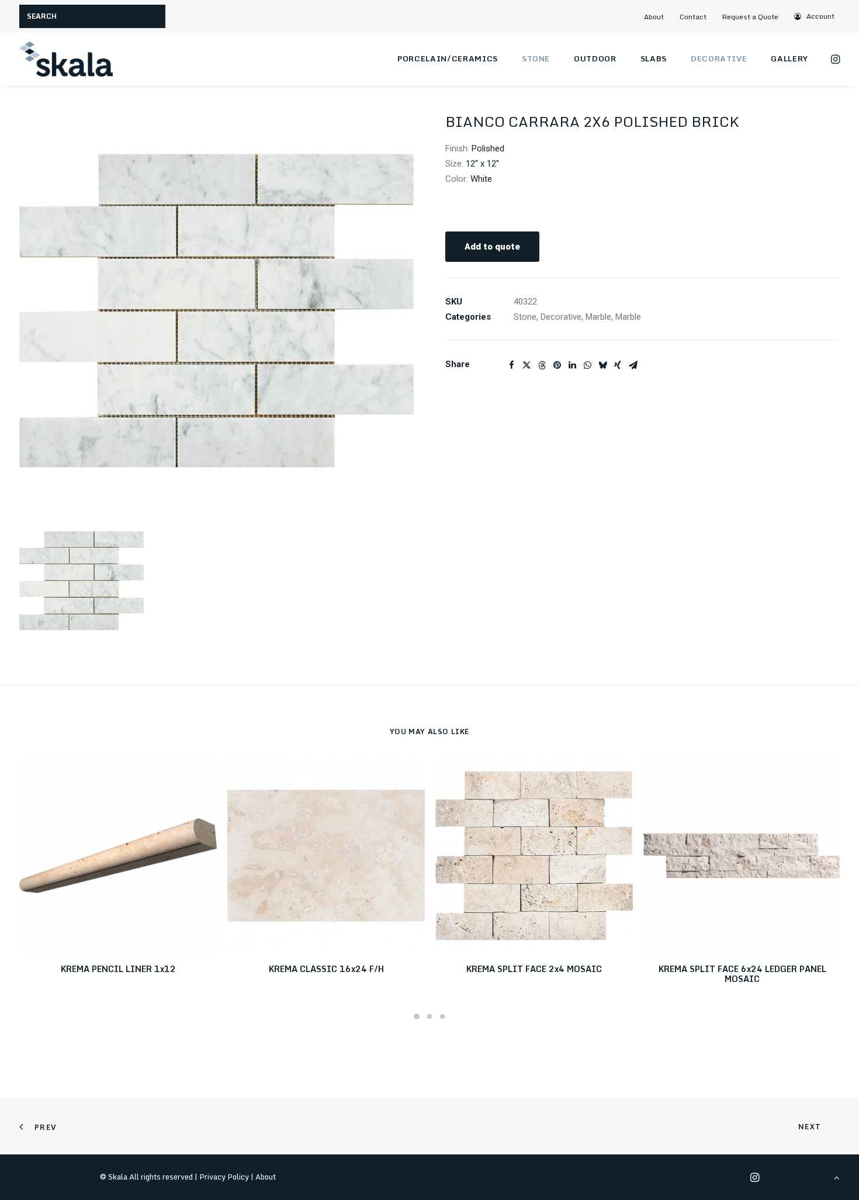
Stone (536, 58)
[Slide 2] (429, 1016)
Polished (488, 148)
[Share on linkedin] (572, 365)
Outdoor (595, 58)
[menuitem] (658, 17)
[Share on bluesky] (602, 365)
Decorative (719, 58)
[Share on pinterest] (557, 365)
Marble (598, 317)
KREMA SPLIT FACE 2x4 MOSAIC (534, 969)
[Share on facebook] (511, 365)
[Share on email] (633, 365)
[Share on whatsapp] (587, 365)
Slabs (653, 58)
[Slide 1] (416, 1016)
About (654, 16)
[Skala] (66, 59)
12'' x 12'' (482, 163)
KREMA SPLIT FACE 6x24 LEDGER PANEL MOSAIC (742, 973)
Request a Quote (750, 16)
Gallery (789, 58)
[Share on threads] (542, 365)
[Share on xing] (618, 365)
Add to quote (492, 246)
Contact (693, 16)
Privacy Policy (224, 1176)
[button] (815, 16)
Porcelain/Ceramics (447, 58)
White (481, 179)
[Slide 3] (442, 1016)
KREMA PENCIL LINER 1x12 (118, 969)
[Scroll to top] (836, 1177)
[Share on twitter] (526, 365)
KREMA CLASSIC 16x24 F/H (326, 969)
